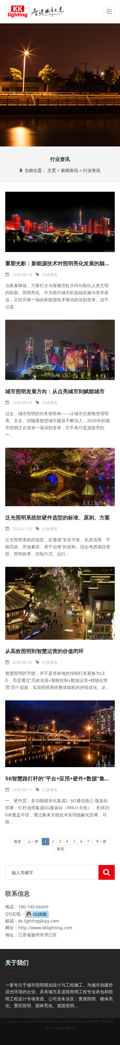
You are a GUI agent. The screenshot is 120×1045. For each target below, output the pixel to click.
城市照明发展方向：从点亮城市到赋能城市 (55, 391)
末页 (60, 849)
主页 (51, 170)
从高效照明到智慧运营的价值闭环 (44, 651)
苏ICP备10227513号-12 (77, 1038)
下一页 (100, 841)
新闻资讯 (69, 170)
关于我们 (17, 962)
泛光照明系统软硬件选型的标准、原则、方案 (57, 517)
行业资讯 (91, 170)
